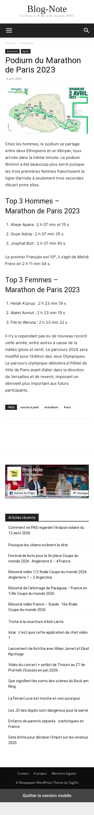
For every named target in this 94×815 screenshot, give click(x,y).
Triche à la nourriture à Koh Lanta (35, 622)
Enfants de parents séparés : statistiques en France (46, 724)
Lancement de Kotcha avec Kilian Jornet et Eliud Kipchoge (48, 651)
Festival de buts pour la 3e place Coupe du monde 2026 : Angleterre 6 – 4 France (43, 558)
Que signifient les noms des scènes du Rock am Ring (48, 683)
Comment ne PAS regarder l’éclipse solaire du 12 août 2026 (46, 530)
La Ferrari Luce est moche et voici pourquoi (44, 698)
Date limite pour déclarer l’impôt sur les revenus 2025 (48, 740)
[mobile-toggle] (9, 30)
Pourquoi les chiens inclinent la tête (38, 545)
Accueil (10, 43)
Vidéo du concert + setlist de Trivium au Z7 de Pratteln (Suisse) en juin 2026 (46, 667)
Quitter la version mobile (47, 795)
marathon (51, 407)
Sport (25, 51)
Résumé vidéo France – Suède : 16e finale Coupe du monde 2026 (43, 607)
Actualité (27, 43)
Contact (23, 773)
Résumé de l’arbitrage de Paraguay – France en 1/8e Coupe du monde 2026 (47, 591)
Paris (67, 407)
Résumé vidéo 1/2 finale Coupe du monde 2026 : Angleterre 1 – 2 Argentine (48, 574)
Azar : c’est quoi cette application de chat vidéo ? (48, 635)
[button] (86, 30)
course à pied (29, 407)
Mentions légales (64, 773)
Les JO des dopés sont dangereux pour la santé (48, 710)
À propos (40, 773)
